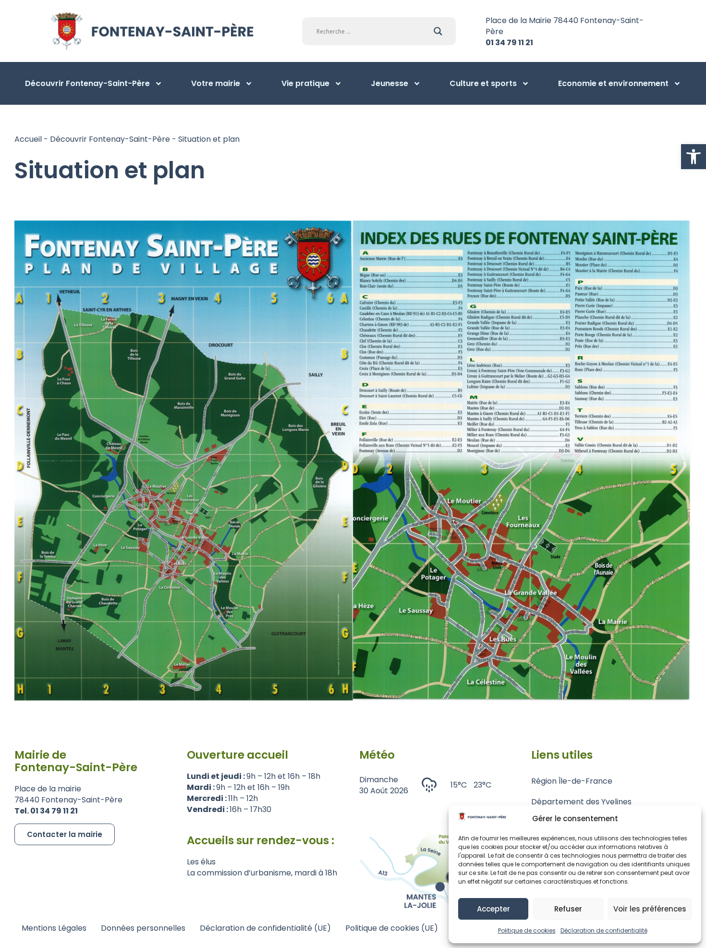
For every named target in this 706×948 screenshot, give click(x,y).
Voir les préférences (649, 909)
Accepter (493, 909)
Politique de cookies (527, 930)
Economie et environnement (613, 83)
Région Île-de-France (571, 781)
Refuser (568, 909)
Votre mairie (215, 83)
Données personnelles (143, 928)
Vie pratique (305, 83)
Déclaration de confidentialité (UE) (265, 928)
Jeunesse (389, 83)
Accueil (28, 139)
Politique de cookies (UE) (391, 928)
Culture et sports (483, 83)
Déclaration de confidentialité (603, 930)
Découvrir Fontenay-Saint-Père (87, 83)
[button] (693, 156)
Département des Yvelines (581, 801)
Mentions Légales (54, 928)
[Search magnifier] (438, 31)
